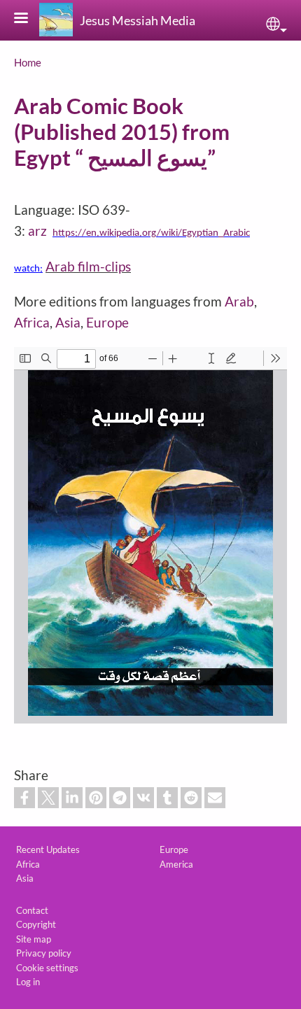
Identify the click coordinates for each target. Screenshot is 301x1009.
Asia (67, 322)
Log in (28, 981)
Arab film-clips (88, 266)
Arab (239, 301)
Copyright (36, 924)
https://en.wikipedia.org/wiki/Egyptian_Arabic (151, 233)
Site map (33, 939)
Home (27, 62)
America (176, 864)
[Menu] (29, 19)
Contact (32, 910)
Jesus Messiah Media (137, 20)
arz (37, 231)
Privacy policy (43, 953)
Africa (32, 322)
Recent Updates (48, 849)
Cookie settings (47, 967)
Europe (107, 322)
